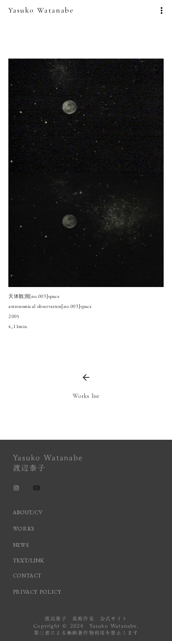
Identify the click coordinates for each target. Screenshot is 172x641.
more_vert (162, 10)
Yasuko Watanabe (41, 10)
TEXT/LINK (28, 560)
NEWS (21, 545)
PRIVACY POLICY (38, 591)
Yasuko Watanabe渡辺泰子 (48, 462)
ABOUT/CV (28, 512)
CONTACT (27, 575)
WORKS (24, 528)
